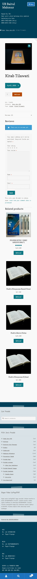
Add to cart (17, 94)
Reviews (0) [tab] (9, 115)
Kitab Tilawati (19, 106)
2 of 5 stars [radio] (10, 148)
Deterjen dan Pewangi (10, 445)
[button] (29, 45)
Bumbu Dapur (9, 474)
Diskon (5, 448)
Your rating (11, 145)
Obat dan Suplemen (11, 465)
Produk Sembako (8, 471)
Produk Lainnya (8, 462)
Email (9, 183)
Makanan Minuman (9, 454)
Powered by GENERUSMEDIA (9, 520)
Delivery (5, 442)
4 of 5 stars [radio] (14, 148)
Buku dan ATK (10, 30)
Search (18, 576)
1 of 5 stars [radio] (8, 148)
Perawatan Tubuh (8, 457)
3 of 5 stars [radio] (12, 148)
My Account (6, 576)
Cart (28, 574)
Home (3, 30)
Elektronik (6, 451)
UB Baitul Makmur (8, 5)
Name (9, 174)
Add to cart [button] (18, 253)
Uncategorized (7, 480)
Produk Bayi (7, 459)
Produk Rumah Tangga (10, 468)
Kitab (11, 106)
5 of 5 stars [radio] (16, 148)
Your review (12, 150)
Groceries (8, 477)
